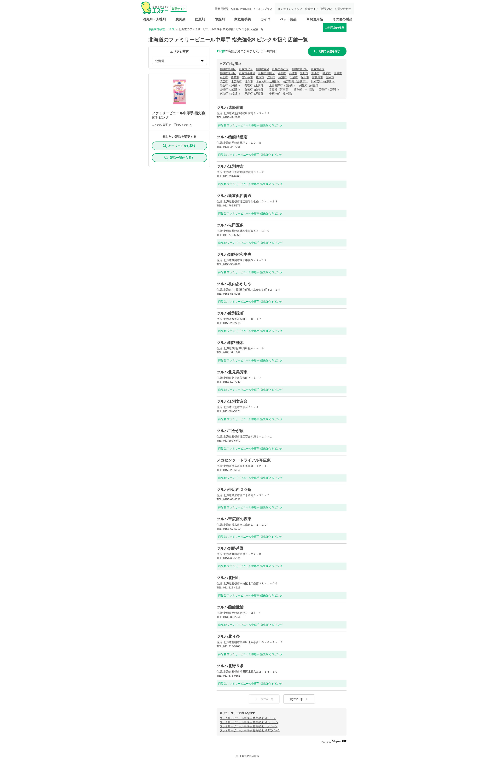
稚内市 (260, 77)
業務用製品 (222, 8)
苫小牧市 (247, 77)
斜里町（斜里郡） (310, 85)
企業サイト (311, 8)
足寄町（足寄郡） (329, 89)
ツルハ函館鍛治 (230, 607)
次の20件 (296, 699)
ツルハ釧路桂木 (230, 342)
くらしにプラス (262, 8)
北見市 (338, 73)
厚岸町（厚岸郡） (255, 93)
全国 (171, 29)
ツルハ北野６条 (230, 666)
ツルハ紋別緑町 (230, 313)
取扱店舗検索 (156, 29)
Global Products (241, 8)
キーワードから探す (182, 146)
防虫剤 (200, 19)
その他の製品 (342, 19)
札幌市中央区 (228, 69)
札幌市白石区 (280, 69)
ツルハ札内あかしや (234, 284)
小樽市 (293, 73)
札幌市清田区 (266, 73)
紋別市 (282, 77)
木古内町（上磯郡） (268, 81)
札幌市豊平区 (300, 69)
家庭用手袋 (242, 19)
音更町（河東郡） (280, 89)
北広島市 (236, 81)
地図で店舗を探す (329, 51)
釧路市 (315, 73)
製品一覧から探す (182, 157)
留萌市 (235, 77)
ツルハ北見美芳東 (232, 372)
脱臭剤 (180, 19)
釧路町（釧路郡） (230, 93)
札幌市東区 (262, 69)
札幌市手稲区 (247, 73)
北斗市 (249, 81)
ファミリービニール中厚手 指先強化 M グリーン (249, 722)
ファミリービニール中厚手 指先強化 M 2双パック (250, 730)
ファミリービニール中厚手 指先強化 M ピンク (248, 718)
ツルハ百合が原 (230, 431)
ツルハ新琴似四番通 (234, 196)
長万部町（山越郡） (295, 81)
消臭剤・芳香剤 (154, 19)
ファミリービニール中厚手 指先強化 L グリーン (248, 726)
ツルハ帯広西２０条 (234, 489)
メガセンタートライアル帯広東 (244, 460)
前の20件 (267, 699)
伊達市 (224, 81)
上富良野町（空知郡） (282, 85)
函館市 (282, 73)
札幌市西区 (317, 69)
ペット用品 (288, 19)
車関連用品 (314, 19)
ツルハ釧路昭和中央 (234, 254)
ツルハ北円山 (228, 578)
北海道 (159, 61)
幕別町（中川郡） (305, 89)
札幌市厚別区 (228, 73)
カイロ (266, 19)
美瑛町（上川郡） (255, 85)
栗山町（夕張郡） (230, 85)
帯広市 (327, 73)
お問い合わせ (343, 8)
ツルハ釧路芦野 (230, 548)
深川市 (305, 77)
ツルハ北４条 (228, 636)
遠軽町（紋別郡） (230, 89)
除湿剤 (220, 19)
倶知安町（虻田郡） (323, 81)
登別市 (330, 77)
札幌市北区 (246, 69)
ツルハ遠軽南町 (230, 107)
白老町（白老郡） (255, 89)
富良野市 (317, 77)
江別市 (271, 77)
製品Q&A (326, 8)
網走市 (224, 77)
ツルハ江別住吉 (230, 166)
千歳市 (294, 77)
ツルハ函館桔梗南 (232, 137)
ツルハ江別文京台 (232, 401)
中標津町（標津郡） (281, 93)
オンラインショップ (290, 8)
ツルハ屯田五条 (230, 225)
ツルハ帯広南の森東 (234, 519)
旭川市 (304, 73)
